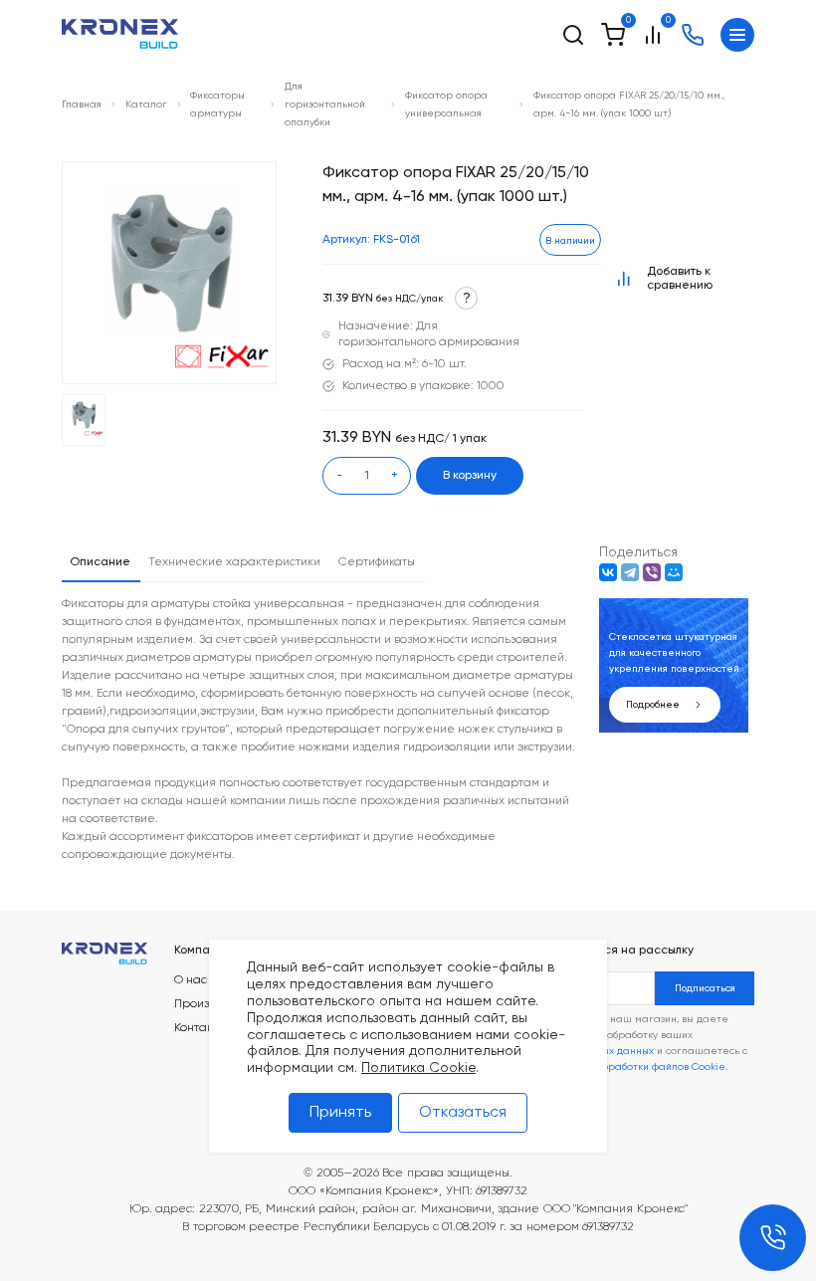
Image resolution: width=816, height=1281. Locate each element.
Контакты (200, 1028)
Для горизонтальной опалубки (325, 104)
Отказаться (463, 1113)
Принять (340, 1113)
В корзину (470, 476)
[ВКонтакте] (608, 572)
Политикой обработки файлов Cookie (633, 1067)
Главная (82, 104)
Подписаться (705, 988)
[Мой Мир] (674, 572)
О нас (190, 980)
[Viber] (652, 572)
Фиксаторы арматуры (217, 104)
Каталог (146, 104)
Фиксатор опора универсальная (446, 104)
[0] (613, 35)
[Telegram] (630, 572)
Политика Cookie (418, 1068)
